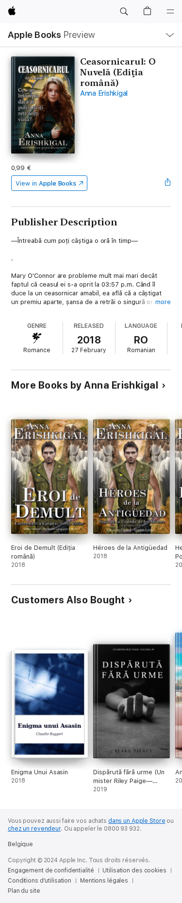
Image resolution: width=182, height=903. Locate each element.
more (163, 302)
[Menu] (170, 11)
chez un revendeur (34, 828)
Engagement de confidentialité (51, 870)
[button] (123, 11)
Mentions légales (104, 880)
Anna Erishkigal (104, 93)
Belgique (20, 844)
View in (46, 183)
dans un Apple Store (136, 821)
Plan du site (24, 890)
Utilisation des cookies (134, 870)
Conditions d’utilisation (39, 880)
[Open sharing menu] (168, 183)
